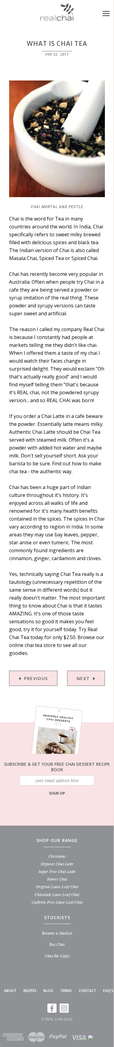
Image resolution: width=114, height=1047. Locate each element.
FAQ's (108, 990)
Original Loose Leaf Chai (57, 886)
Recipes (29, 990)
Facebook (52, 1008)
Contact (87, 990)
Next (83, 678)
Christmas (57, 856)
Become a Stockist (57, 933)
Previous (36, 678)
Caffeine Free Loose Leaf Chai (57, 902)
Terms (66, 990)
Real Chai (54, 1019)
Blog (48, 990)
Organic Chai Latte (57, 863)
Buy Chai (57, 944)
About (10, 990)
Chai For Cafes (57, 955)
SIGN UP (57, 793)
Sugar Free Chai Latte (57, 871)
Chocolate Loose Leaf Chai (57, 894)
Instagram (64, 1008)
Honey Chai (57, 878)
